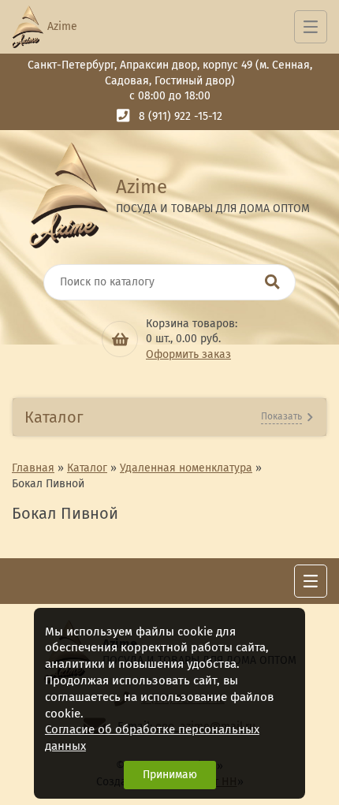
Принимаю (170, 774)
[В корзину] (120, 339)
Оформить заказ (188, 354)
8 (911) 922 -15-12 (180, 116)
